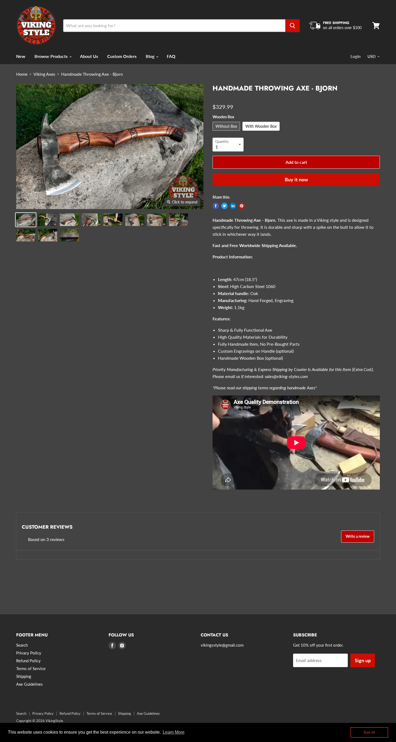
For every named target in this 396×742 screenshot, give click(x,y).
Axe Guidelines (29, 684)
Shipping (23, 676)
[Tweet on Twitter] (224, 206)
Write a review (358, 536)
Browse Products (51, 56)
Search (22, 645)
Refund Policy (28, 660)
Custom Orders (122, 56)
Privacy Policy (28, 652)
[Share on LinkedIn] (233, 206)
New (20, 56)
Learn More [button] (174, 732)
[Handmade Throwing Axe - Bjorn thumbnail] (26, 220)
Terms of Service (31, 668)
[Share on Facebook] (216, 206)
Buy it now (296, 179)
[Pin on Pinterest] (241, 206)
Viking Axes (44, 74)
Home (21, 74)
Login (355, 56)
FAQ (171, 56)
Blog (150, 56)
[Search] (292, 25)
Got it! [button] (369, 732)
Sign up (363, 660)
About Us (89, 56)
